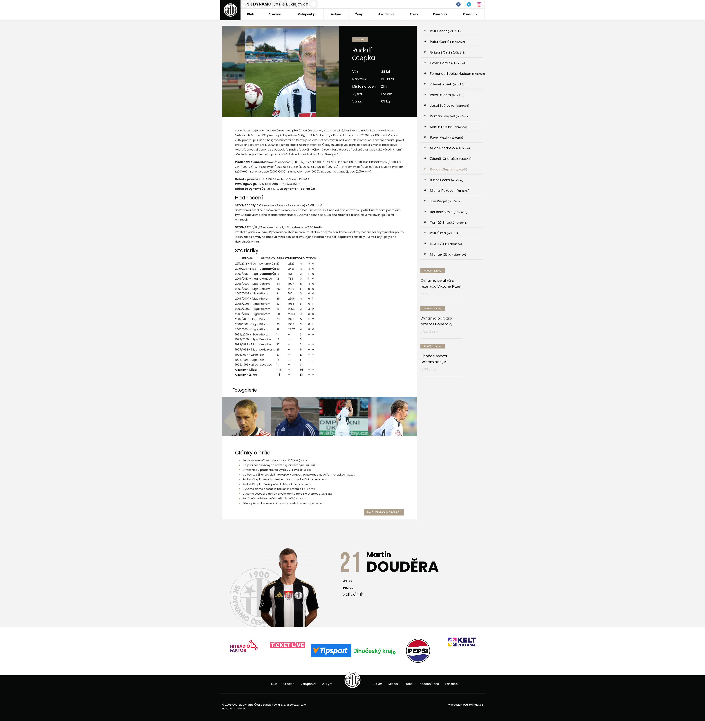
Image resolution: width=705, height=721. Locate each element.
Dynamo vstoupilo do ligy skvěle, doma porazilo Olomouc (281, 494)
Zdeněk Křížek (448, 84)
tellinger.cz (476, 705)
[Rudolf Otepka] (343, 416)
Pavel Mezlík (446, 137)
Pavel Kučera (447, 95)
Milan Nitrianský (450, 148)
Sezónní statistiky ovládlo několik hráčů (269, 498)
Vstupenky (306, 14)
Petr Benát (445, 31)
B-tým (377, 684)
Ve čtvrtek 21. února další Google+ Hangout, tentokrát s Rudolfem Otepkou (294, 474)
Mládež (393, 684)
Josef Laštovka (449, 105)
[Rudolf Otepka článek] (246, 416)
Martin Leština (448, 126)
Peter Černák (447, 41)
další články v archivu (383, 512)
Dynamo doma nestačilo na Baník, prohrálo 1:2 (274, 489)
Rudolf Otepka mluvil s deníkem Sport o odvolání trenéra (281, 479)
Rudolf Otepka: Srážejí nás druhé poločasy (271, 484)
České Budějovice (277, 4)
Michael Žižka (448, 254)
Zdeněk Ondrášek (451, 158)
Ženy (359, 14)
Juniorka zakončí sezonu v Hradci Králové (270, 460)
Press (414, 14)
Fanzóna (440, 14)
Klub (250, 14)
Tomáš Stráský (449, 222)
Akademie (386, 14)
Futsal (409, 684)
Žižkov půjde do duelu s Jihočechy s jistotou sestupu (278, 503)
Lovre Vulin (446, 243)
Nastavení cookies (233, 708)
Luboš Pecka (446, 180)
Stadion (275, 14)
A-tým (336, 14)
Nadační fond (429, 684)
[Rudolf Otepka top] (295, 416)
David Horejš (447, 63)
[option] (244, 645)
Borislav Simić (448, 212)
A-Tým (327, 684)
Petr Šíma (445, 233)
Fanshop (470, 14)
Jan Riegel (446, 201)
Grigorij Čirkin (448, 52)
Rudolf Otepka (448, 169)
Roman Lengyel (450, 116)
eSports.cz (293, 705)
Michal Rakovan (449, 190)
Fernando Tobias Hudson (456, 73)
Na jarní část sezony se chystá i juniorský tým (273, 465)
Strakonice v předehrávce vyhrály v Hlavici (271, 470)
